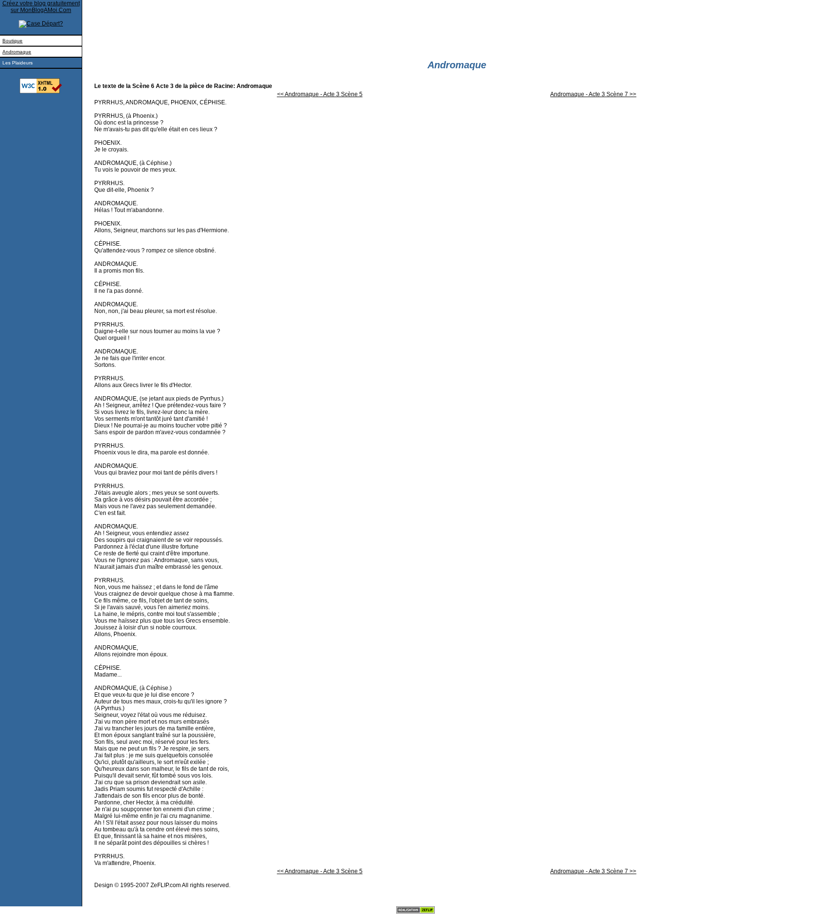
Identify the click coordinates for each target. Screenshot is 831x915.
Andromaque (16, 51)
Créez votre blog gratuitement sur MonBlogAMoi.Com (41, 6)
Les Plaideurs (17, 62)
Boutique (12, 40)
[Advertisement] (40, 186)
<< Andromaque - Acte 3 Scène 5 (320, 94)
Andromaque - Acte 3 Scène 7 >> (593, 94)
